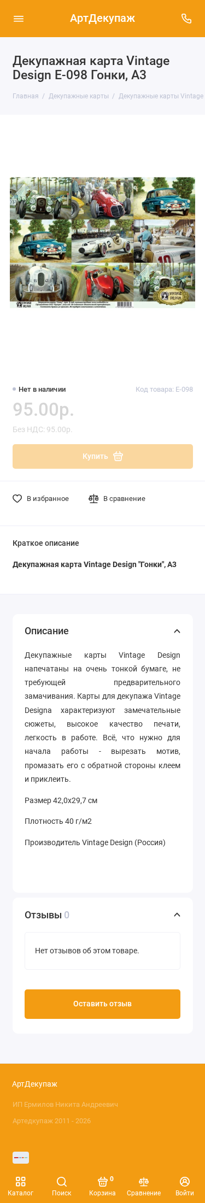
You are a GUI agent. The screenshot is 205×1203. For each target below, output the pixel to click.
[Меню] (18, 18)
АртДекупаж (102, 18)
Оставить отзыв (102, 1004)
